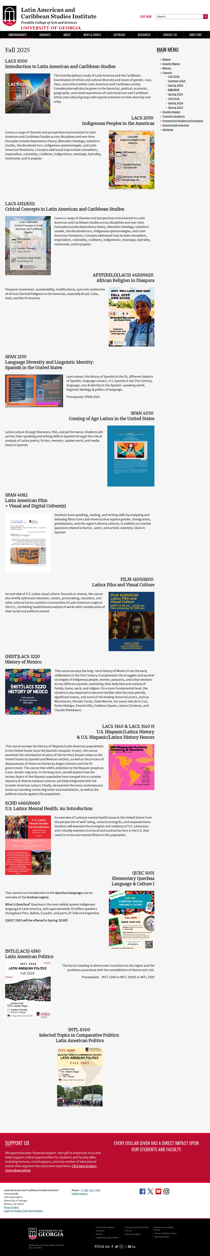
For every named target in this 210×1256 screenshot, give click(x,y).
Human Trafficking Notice (165, 1233)
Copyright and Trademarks (137, 1227)
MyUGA (99, 1234)
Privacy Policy (11, 1207)
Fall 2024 (174, 98)
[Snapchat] (125, 1246)
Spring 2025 (175, 94)
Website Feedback (132, 1234)
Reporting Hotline (161, 1237)
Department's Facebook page (142, 1191)
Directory (196, 35)
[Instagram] (121, 1246)
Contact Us (170, 35)
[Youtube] (129, 1246)
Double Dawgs (171, 112)
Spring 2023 (175, 107)
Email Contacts (80, 1193)
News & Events (92, 35)
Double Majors (171, 63)
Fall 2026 (174, 76)
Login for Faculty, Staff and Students (23, 1210)
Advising (167, 129)
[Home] (52, 14)
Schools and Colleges (105, 1227)
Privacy (128, 1231)
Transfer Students (173, 116)
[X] (116, 1246)
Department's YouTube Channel (158, 1191)
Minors (166, 68)
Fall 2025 (173, 89)
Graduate (45, 35)
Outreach (119, 35)
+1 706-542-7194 (90, 1190)
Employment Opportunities (107, 1238)
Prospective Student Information (182, 120)
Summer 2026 (177, 81)
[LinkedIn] (134, 1246)
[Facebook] (112, 1246)
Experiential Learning (175, 125)
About (67, 35)
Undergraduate (17, 35)
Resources (144, 35)
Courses (167, 72)
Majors (166, 59)
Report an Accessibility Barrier (163, 1228)
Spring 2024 (175, 103)
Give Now (146, 16)
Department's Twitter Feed (150, 1191)
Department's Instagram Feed (166, 1191)
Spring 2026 (175, 85)
